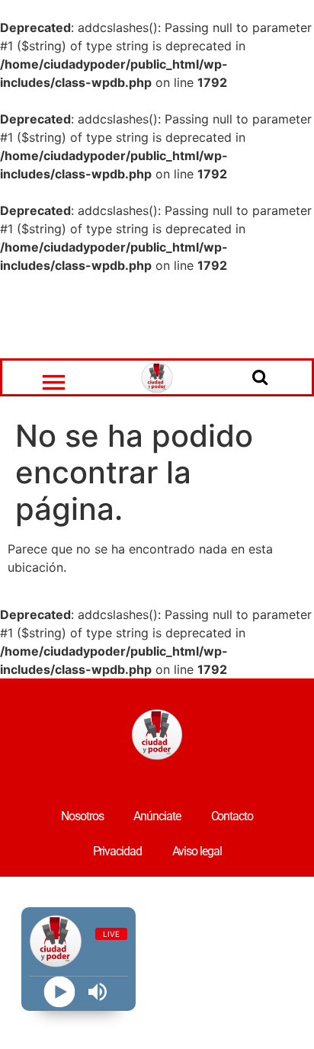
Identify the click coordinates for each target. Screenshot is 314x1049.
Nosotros (82, 816)
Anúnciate (156, 816)
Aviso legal (197, 851)
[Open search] (260, 376)
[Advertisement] (157, 316)
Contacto (232, 816)
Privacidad (117, 851)
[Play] (59, 992)
